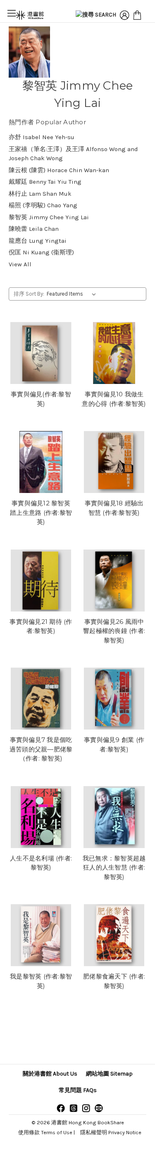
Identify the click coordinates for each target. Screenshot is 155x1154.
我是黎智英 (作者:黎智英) (41, 981)
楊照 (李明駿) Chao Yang (43, 205)
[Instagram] (86, 1107)
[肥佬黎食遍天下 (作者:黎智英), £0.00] (114, 935)
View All (20, 264)
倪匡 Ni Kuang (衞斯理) (41, 252)
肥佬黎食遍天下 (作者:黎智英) (114, 981)
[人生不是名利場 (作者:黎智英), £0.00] (41, 817)
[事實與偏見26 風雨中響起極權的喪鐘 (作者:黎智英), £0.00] (114, 580)
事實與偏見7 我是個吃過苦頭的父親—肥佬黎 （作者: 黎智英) (41, 749)
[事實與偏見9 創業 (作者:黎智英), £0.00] (114, 699)
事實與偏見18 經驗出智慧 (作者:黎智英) (114, 508)
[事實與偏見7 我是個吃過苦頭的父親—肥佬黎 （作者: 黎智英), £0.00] (41, 699)
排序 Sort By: (29, 294)
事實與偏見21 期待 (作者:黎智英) (41, 626)
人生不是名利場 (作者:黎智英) (41, 863)
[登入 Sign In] (124, 15)
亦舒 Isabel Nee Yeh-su (41, 137)
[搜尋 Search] (96, 15)
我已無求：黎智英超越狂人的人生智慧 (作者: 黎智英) (114, 867)
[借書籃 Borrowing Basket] (137, 15)
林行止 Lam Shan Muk (40, 193)
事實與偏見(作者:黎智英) (41, 399)
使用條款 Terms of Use (45, 1132)
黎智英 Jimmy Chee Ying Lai (49, 217)
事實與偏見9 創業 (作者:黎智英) (114, 744)
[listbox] (72, 294)
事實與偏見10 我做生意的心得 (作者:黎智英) (114, 399)
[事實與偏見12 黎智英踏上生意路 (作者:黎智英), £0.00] (41, 462)
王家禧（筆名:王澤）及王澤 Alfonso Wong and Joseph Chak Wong (73, 153)
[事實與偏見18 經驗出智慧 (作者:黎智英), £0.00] (114, 462)
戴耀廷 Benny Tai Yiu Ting (45, 181)
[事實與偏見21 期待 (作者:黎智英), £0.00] (41, 580)
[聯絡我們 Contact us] (99, 1107)
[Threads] (73, 1107)
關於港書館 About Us (50, 1073)
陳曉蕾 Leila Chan (34, 228)
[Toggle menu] (11, 13)
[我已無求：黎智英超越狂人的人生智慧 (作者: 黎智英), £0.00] (114, 817)
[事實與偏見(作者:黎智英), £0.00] (41, 353)
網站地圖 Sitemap (109, 1073)
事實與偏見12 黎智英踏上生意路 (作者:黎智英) (41, 512)
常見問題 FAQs (78, 1090)
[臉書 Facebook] (61, 1107)
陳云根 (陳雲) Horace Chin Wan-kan (59, 170)
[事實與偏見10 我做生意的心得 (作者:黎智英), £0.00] (114, 353)
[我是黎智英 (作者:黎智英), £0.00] (41, 935)
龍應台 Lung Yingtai (38, 240)
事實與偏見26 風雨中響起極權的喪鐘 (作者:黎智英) (114, 631)
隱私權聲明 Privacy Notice (110, 1132)
